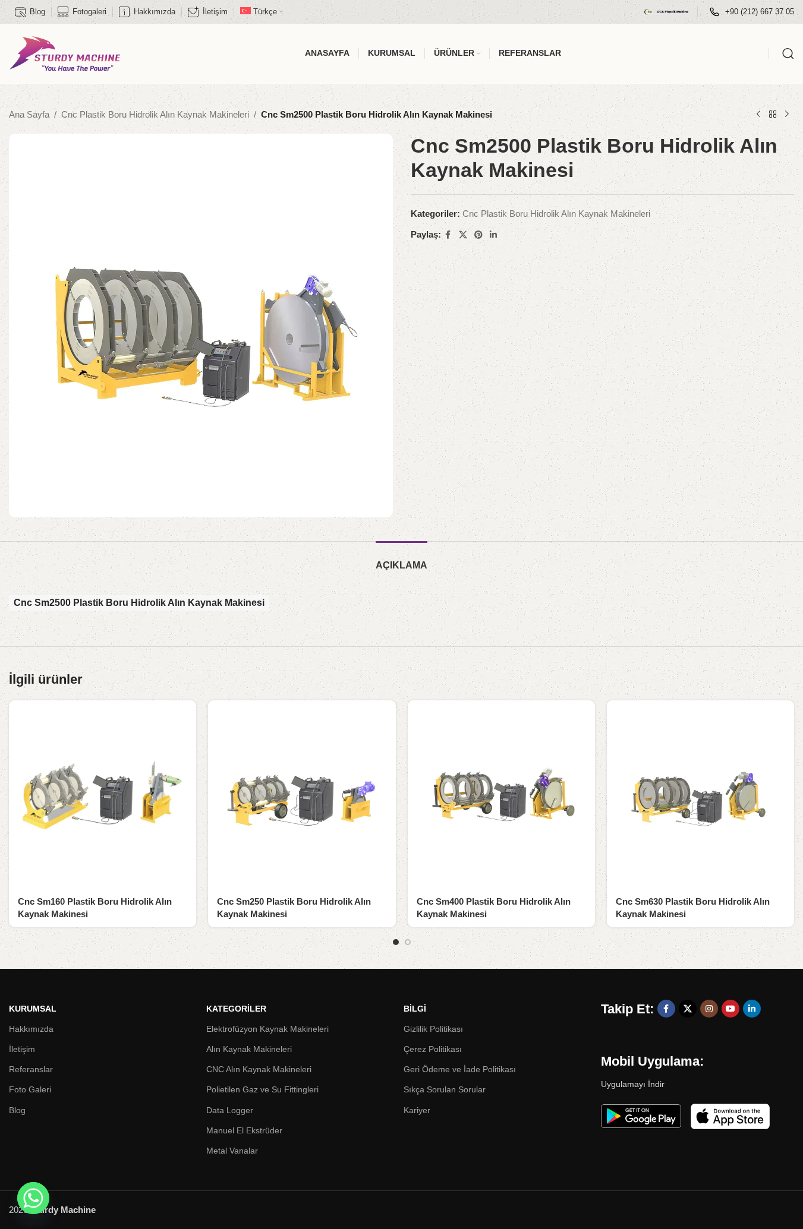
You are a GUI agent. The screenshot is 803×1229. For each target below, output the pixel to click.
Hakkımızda (31, 1029)
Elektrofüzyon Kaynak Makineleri (267, 1029)
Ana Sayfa (29, 114)
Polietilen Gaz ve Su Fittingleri (262, 1089)
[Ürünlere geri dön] (773, 115)
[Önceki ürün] (758, 115)
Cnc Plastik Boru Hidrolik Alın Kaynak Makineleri (155, 114)
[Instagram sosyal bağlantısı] (709, 1009)
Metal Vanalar (232, 1150)
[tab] (401, 559)
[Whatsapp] (33, 1198)
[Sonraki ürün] (787, 115)
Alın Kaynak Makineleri (249, 1049)
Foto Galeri (30, 1089)
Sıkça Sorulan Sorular (445, 1089)
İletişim (22, 1049)
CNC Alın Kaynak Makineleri (258, 1069)
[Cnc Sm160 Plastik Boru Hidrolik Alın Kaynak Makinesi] (102, 793)
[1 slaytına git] (396, 942)
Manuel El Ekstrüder (244, 1130)
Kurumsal (32, 1008)
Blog (17, 1110)
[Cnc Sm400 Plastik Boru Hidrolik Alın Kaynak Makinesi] (501, 793)
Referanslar (31, 1069)
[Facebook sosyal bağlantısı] (448, 235)
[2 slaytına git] (408, 942)
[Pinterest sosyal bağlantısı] (478, 235)
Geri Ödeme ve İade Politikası (460, 1069)
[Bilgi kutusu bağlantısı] (752, 12)
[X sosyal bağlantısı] (463, 235)
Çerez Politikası (433, 1049)
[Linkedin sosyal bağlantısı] (493, 235)
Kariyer (417, 1110)
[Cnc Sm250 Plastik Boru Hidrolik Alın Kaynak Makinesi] (301, 793)
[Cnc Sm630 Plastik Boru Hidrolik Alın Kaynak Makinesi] (700, 793)
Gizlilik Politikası (433, 1029)
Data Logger (229, 1110)
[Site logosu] (65, 53)
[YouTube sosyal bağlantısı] (730, 1009)
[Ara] (788, 53)
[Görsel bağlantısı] (641, 1115)
